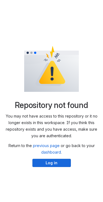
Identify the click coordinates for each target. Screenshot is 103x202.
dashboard (51, 152)
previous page (46, 145)
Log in (51, 162)
